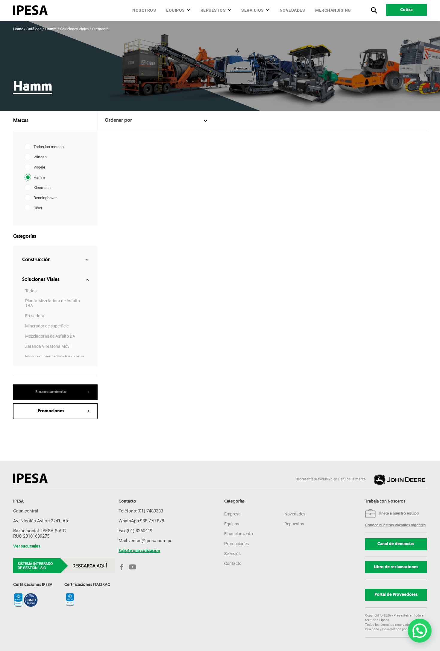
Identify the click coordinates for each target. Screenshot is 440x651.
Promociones (236, 544)
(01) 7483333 (150, 511)
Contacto (233, 563)
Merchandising (333, 10)
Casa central (25, 511)
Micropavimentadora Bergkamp (54, 356)
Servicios (252, 10)
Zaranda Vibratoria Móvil (48, 346)
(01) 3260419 (139, 530)
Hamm (51, 29)
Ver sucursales (26, 547)
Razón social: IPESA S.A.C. (40, 530)
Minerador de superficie (47, 326)
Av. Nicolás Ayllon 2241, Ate (41, 521)
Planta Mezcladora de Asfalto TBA (52, 303)
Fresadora (100, 29)
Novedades (292, 10)
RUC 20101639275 (31, 536)
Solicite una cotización (139, 551)
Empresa (232, 514)
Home (18, 29)
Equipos (175, 10)
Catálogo (34, 29)
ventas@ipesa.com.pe (150, 540)
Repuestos (213, 10)
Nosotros (144, 10)
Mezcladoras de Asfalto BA (50, 336)
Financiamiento (238, 534)
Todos (31, 290)
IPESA (18, 502)
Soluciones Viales (74, 29)
